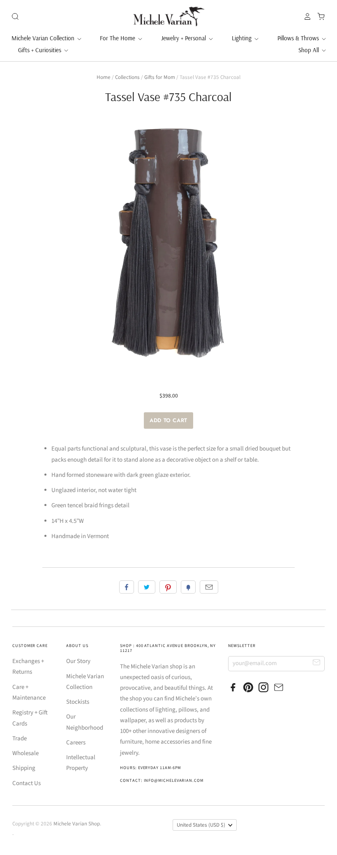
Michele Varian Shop (76, 823)
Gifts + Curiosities (40, 50)
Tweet (146, 587)
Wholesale (25, 753)
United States (201, 825)
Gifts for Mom (159, 77)
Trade (19, 738)
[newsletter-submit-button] (316, 663)
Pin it (168, 587)
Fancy (188, 587)
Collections (127, 77)
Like (126, 587)
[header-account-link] (305, 16)
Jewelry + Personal (184, 38)
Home (104, 77)
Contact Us (26, 783)
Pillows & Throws (299, 38)
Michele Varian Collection (44, 38)
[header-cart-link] (319, 16)
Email (209, 587)
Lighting (242, 38)
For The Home (118, 38)
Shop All (309, 50)
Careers (75, 742)
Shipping (23, 768)
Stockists (77, 702)
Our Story (78, 661)
